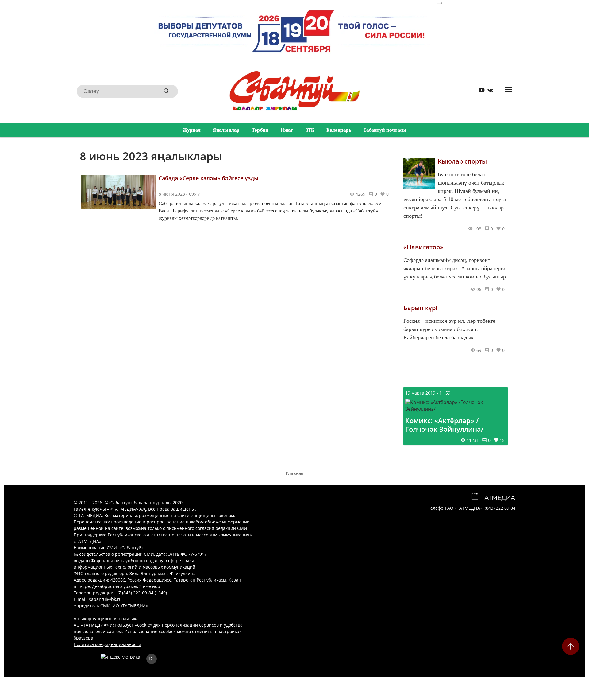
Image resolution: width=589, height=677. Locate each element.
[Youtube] (479, 91)
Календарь (338, 130)
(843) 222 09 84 (500, 508)
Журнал (192, 130)
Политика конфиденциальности (107, 644)
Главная (294, 473)
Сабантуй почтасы (385, 130)
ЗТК (310, 130)
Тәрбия (260, 130)
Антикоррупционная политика (106, 618)
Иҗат (287, 130)
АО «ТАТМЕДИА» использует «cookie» (113, 625)
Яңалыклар (226, 130)
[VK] (488, 91)
